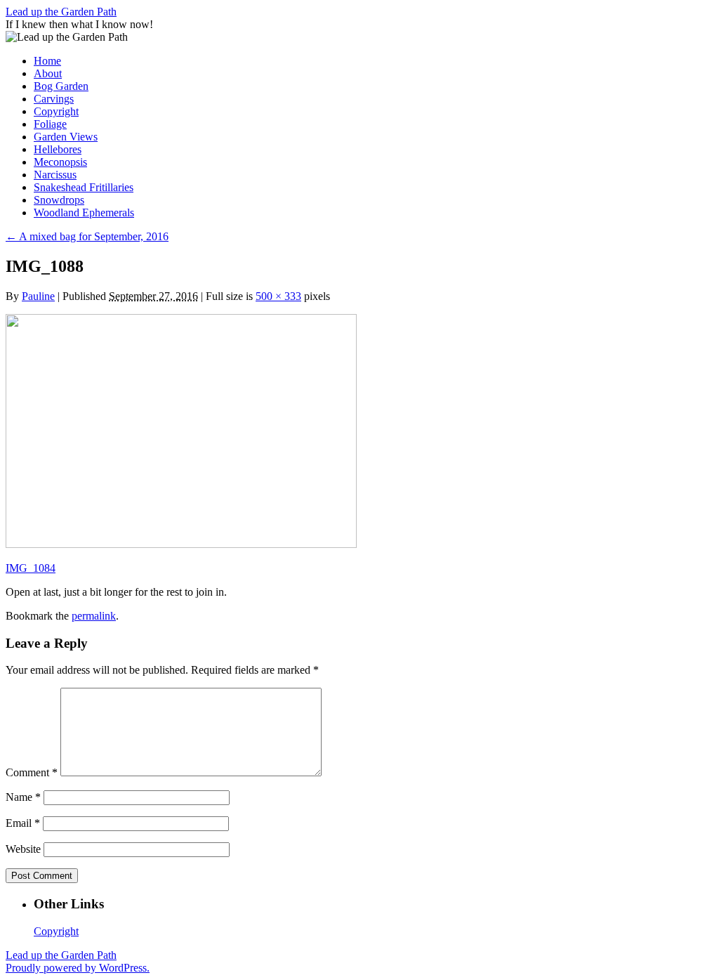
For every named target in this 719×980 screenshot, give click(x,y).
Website (23, 849)
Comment (32, 772)
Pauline (38, 296)
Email (23, 823)
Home (47, 61)
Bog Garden (61, 86)
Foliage (50, 124)
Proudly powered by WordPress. (78, 968)
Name (23, 797)
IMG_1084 (30, 568)
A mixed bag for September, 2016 (87, 236)
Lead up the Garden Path (61, 12)
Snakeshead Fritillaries (83, 187)
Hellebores (57, 149)
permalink (94, 616)
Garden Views (66, 137)
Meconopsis (60, 162)
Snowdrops (59, 200)
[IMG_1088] (181, 544)
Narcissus (55, 175)
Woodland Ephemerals (84, 212)
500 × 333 (278, 296)
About (48, 73)
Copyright (56, 111)
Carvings (54, 99)
